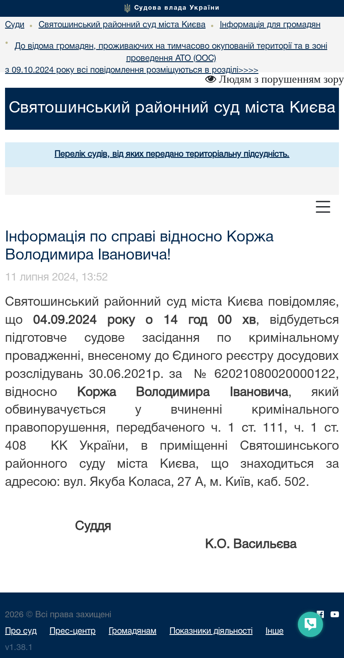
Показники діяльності (211, 631)
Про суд (20, 631)
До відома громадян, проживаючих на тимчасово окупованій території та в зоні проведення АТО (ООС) (171, 53)
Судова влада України (177, 8)
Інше (275, 631)
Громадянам (132, 631)
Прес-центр (73, 631)
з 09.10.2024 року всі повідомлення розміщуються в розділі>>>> (131, 70)
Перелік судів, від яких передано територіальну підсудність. (172, 154)
